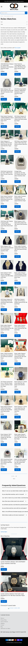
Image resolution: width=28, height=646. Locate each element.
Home (2, 16)
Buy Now (4, 74)
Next (14, 478)
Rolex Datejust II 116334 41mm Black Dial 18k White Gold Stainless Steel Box (20, 409)
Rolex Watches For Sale (8, 16)
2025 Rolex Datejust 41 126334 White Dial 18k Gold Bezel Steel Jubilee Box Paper (7, 302)
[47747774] (20, 318)
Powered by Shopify (18, 642)
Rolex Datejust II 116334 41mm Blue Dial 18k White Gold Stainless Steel (20, 384)
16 (16, 476)
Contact (2, 625)
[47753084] (7, 215)
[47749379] (7, 265)
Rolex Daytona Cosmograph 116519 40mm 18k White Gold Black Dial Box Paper (19, 66)
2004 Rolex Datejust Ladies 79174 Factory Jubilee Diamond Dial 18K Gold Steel (20, 302)
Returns (2, 618)
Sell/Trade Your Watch (5, 628)
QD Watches (11, 642)
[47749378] (20, 265)
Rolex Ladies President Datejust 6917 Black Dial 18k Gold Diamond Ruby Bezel (20, 248)
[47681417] (14, 582)
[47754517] (20, 82)
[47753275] (20, 162)
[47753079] (7, 240)
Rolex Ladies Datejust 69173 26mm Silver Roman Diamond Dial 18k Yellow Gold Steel (7, 328)
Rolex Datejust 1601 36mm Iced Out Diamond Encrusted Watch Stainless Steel (7, 248)
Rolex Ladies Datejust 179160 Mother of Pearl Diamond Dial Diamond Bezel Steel (20, 275)
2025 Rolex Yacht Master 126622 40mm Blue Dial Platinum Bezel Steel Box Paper (20, 143)
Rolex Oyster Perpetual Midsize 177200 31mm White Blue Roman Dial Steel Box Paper (6, 198)
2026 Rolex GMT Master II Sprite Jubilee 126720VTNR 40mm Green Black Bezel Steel (7, 223)
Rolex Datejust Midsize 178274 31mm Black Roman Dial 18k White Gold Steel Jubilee (6, 409)
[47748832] (20, 291)
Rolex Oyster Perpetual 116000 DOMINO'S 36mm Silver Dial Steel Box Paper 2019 (7, 118)
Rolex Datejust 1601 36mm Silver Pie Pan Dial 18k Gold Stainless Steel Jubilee (7, 91)
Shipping (2, 623)
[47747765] (7, 425)
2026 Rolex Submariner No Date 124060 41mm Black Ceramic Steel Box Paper (7, 173)
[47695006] (7, 292)
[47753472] (7, 108)
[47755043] (20, 55)
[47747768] (20, 373)
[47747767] (20, 400)
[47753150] (20, 189)
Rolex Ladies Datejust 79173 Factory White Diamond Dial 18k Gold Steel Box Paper (20, 356)
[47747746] (7, 453)
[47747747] (20, 453)
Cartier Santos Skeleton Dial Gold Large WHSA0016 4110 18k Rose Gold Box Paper (13, 594)
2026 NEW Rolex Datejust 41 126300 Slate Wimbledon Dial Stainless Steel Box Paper (7, 66)
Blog (2, 626)
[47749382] (20, 240)
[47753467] (20, 135)
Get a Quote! (18, 47)
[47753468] (7, 160)
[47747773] (7, 318)
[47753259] (7, 190)
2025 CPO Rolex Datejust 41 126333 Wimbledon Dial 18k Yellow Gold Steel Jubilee (20, 462)
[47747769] (7, 400)
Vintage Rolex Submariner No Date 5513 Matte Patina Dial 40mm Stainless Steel (20, 173)
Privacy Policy (4, 619)
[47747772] (7, 345)
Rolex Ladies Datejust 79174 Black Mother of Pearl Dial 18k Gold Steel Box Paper (20, 437)
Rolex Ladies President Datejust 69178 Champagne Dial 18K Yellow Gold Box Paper (20, 198)
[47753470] (7, 135)
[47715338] (7, 56)
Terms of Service (4, 621)
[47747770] (20, 345)
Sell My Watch (4, 531)
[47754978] (7, 82)
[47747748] (20, 426)
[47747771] (7, 372)
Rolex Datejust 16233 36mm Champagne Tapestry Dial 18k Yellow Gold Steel (7, 275)
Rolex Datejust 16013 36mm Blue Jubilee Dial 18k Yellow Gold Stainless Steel (20, 223)
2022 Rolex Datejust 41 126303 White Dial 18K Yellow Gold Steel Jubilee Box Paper (20, 118)
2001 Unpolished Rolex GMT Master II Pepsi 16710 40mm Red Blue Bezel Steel (6, 462)
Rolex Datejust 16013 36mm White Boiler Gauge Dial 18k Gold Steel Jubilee (6, 437)
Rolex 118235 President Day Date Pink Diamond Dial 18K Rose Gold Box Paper (7, 356)
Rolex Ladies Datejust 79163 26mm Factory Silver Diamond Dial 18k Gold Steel (20, 328)
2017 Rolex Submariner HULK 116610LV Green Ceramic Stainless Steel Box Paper (7, 384)
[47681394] (14, 549)
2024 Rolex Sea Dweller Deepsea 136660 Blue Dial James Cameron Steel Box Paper (20, 91)
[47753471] (20, 109)
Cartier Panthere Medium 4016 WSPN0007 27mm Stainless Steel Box (13, 562)
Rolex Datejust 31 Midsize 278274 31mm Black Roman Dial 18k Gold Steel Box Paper (6, 143)
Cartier (2, 565)
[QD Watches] (14, 6)
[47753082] (20, 215)
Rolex (2, 69)
